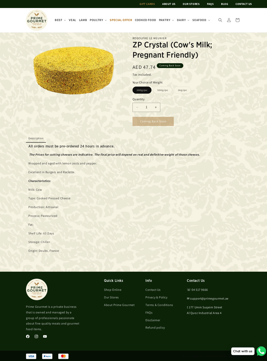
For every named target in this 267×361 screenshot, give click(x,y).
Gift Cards (147, 4)
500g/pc (164, 91)
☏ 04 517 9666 (197, 290)
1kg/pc (184, 91)
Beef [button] (58, 20)
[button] (220, 20)
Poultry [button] (96, 20)
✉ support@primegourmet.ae (207, 298)
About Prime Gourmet (119, 305)
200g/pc (144, 91)
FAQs (210, 4)
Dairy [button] (181, 20)
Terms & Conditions (159, 305)
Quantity (138, 99)
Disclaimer (152, 320)
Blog (224, 4)
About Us (169, 4)
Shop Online (113, 290)
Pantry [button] (164, 20)
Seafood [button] (199, 20)
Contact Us (244, 4)
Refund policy (155, 328)
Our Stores (191, 4)
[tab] (36, 138)
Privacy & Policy (156, 297)
